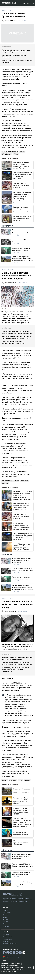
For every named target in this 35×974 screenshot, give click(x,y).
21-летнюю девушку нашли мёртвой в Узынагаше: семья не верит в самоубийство (15, 669)
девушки (28, 780)
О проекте (6, 934)
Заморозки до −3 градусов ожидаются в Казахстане (21, 249)
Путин (16, 154)
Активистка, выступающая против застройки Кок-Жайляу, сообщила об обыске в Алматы (22, 259)
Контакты (6, 941)
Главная (3, 10)
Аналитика (6, 919)
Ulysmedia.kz (14, 79)
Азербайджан (7, 154)
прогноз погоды (8, 480)
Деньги (5, 917)
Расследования (7, 915)
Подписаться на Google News (14, 957)
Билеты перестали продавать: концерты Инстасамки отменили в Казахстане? (16, 337)
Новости (5, 910)
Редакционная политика (10, 943)
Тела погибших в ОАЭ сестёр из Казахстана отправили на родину (22, 241)
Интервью (6, 926)
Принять (29, 967)
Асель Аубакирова (10, 282)
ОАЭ (21, 780)
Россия (22, 151)
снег (17, 480)
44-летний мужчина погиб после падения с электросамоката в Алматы (17, 658)
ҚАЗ (28, 3)
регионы (5, 483)
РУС (33, 3)
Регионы (5, 924)
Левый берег (6, 912)
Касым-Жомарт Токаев (10, 151)
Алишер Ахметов (10, 20)
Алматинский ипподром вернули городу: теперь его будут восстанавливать (16, 51)
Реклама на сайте (8, 939)
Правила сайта (7, 937)
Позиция (5, 921)
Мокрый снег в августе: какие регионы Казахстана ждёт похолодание (21, 232)
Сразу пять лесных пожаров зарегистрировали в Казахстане (13, 342)
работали (5, 743)
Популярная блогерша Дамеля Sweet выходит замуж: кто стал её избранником (17, 332)
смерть (5, 780)
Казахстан (24, 480)
